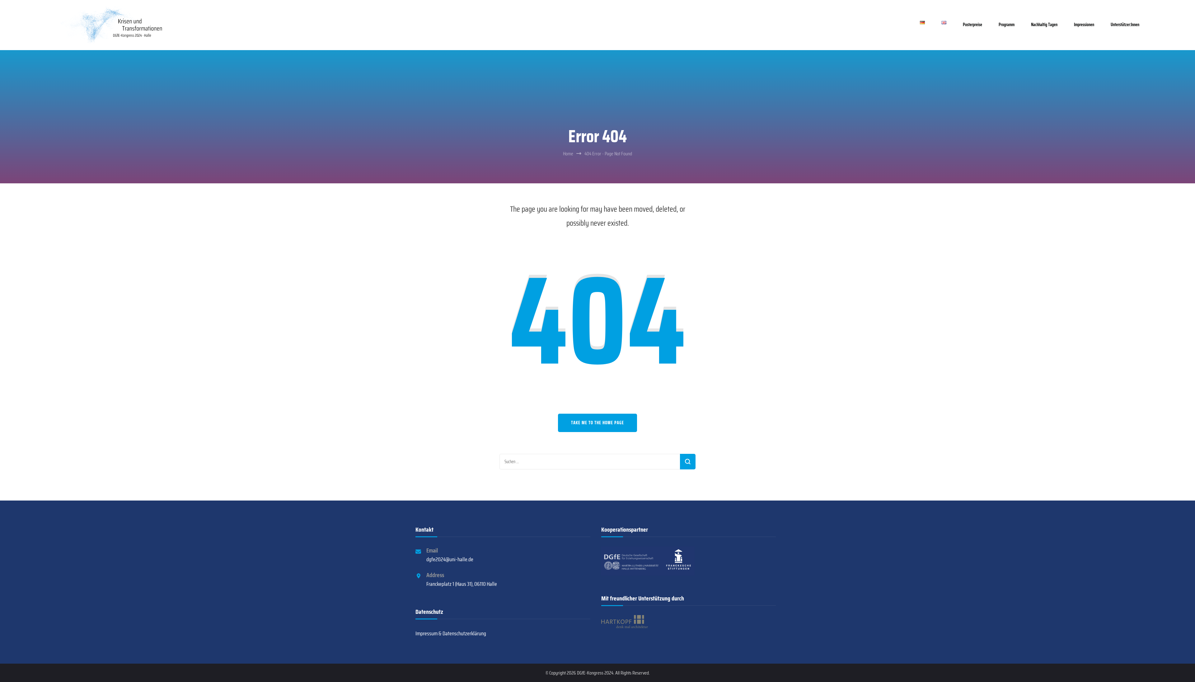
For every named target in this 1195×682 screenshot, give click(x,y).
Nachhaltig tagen (1044, 24)
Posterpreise (972, 24)
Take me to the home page (597, 422)
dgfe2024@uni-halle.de (449, 559)
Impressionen (1084, 24)
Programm (1007, 24)
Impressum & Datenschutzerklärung (450, 633)
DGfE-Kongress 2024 (595, 673)
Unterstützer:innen (1125, 24)
